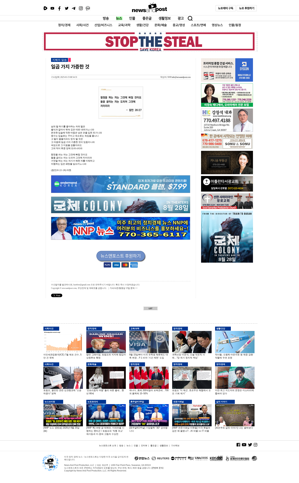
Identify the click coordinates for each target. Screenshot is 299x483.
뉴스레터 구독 (226, 8)
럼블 (45, 8)
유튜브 (52, 8)
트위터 (67, 8)
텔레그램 (74, 8)
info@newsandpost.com (181, 77)
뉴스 (119, 18)
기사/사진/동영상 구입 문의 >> (124, 288)
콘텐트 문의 (157, 468)
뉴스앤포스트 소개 (107, 445)
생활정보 (164, 18)
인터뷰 (144, 445)
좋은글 (147, 18)
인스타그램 (81, 8)
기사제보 (175, 445)
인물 (132, 18)
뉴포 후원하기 (247, 8)
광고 (181, 18)
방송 (106, 18)
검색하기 (190, 18)
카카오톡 (88, 8)
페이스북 (59, 8)
